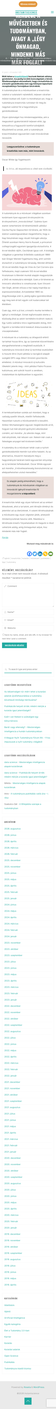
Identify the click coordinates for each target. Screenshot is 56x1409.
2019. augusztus (12, 1259)
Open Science (11, 1356)
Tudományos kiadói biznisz (17, 1368)
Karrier (7, 1336)
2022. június (10, 1044)
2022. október (11, 1018)
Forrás (5, 537)
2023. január (10, 999)
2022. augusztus (12, 1031)
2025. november (12, 866)
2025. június (10, 873)
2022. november (12, 1012)
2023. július (10, 961)
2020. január (10, 1227)
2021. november (12, 1088)
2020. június (10, 1196)
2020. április (10, 1208)
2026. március (11, 847)
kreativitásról (21, 76)
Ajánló (7, 1311)
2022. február (11, 1069)
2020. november (12, 1164)
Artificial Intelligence (14, 1318)
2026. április (10, 841)
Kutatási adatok (12, 1349)
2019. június (10, 1272)
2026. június (10, 835)
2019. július (9, 1265)
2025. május (10, 879)
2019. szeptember (13, 1253)
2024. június (10, 904)
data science (10, 762)
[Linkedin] (40, 551)
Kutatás (8, 1343)
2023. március (11, 987)
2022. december (12, 1006)
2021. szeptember (13, 1101)
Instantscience (26, 12)
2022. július (10, 1037)
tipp (3, 562)
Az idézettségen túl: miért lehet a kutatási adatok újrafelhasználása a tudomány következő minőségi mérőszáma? (25, 695)
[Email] (50, 551)
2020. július (10, 1189)
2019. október (11, 1246)
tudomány (11, 562)
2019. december (12, 1234)
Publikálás (9, 1362)
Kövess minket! (28, 4)
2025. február (11, 892)
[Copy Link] (45, 551)
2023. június (10, 968)
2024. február (11, 930)
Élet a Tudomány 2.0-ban (20, 58)
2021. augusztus (12, 1107)
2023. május (10, 974)
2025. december (12, 860)
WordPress (38, 1387)
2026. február (11, 854)
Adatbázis (9, 1305)
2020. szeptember (13, 1177)
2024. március (11, 923)
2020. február (11, 1221)
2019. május (10, 1278)
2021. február (11, 1145)
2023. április (10, 980)
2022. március (11, 1063)
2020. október (11, 1170)
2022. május (10, 1050)
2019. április (10, 1284)
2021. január (10, 1151)
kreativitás (16, 558)
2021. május (10, 1126)
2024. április (10, 917)
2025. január (10, 898)
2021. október (11, 1094)
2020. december (12, 1158)
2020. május (10, 1202)
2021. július (9, 1113)
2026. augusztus (12, 828)
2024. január (10, 936)
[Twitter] (34, 551)
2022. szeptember (13, 1025)
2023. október (11, 949)
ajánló (7, 558)
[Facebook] (29, 551)
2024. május (10, 911)
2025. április (10, 885)
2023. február (11, 993)
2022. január (10, 1075)
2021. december (12, 1082)
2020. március (11, 1215)
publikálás (45, 558)
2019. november (12, 1240)
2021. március (11, 1139)
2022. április (10, 1056)
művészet (35, 558)
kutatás (25, 558)
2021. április (10, 1132)
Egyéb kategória (12, 1324)
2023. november (12, 942)
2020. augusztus (12, 1183)
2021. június (10, 1120)
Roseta (27, 1387)
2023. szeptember (13, 955)
